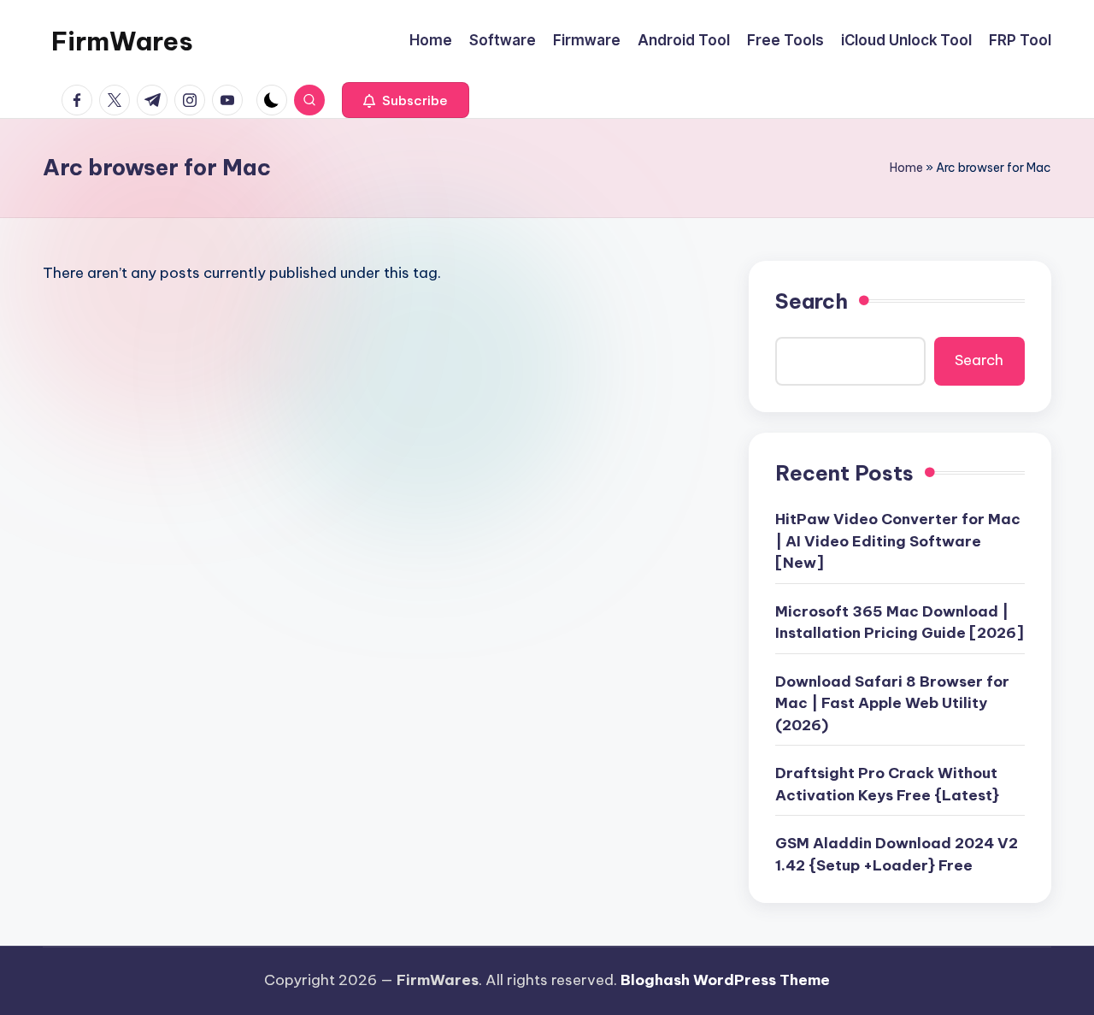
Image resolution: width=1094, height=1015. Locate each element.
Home (906, 167)
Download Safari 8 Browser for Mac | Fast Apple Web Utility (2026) (892, 703)
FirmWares (122, 41)
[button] (405, 100)
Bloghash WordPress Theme (725, 980)
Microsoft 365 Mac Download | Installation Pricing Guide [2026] (899, 622)
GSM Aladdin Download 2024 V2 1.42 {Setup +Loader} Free (896, 854)
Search (811, 301)
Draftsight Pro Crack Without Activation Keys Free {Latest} (887, 784)
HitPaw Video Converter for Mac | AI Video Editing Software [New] (897, 541)
